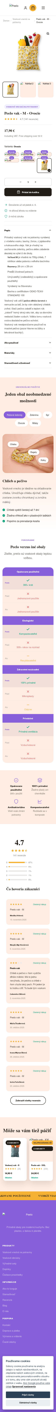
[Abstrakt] (11, 154)
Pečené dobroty (14, 414)
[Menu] (43, 7)
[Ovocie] (44, 165)
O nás (5, 1311)
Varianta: (12, 146)
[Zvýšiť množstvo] (35, 182)
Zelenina (34, 414)
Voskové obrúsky (11, 1257)
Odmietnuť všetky (28, 1402)
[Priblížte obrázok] (48, 33)
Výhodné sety (9, 1263)
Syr (47, 414)
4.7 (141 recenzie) (29, 119)
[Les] (11, 160)
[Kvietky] (44, 154)
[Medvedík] (28, 160)
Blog (4, 1305)
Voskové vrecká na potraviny (22, 106)
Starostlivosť (8, 1294)
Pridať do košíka (30, 192)
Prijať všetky (28, 1395)
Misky (35, 423)
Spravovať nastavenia (24, 1386)
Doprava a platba (11, 1330)
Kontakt (6, 1325)
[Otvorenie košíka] (32, 7)
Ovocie (21, 423)
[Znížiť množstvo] (20, 182)
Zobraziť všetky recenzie (28, 1100)
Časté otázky (9, 1341)
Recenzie (7, 1299)
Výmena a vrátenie (12, 1336)
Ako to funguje (9, 1288)
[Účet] (25, 7)
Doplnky (6, 1269)
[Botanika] (28, 154)
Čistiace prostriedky (12, 1274)
